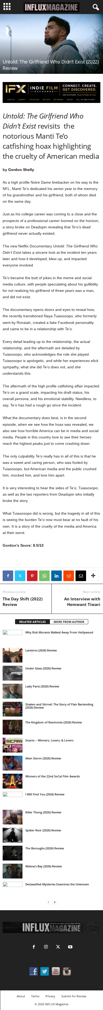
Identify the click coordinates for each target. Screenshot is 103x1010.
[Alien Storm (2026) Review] (12, 763)
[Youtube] (69, 947)
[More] (93, 575)
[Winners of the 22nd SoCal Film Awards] (12, 781)
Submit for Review (73, 996)
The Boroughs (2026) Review (44, 848)
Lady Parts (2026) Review (42, 686)
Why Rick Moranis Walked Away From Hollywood (59, 632)
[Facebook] (8, 575)
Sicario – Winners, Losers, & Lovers (49, 740)
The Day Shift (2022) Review (23, 601)
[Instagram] (46, 947)
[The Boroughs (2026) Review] (12, 853)
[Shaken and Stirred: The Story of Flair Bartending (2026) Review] (12, 709)
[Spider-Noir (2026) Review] (12, 835)
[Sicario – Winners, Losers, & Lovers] (12, 745)
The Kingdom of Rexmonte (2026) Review (53, 722)
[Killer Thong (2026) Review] (12, 817)
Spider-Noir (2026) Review (43, 830)
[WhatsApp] (44, 575)
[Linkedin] (56, 575)
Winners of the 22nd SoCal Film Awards (52, 776)
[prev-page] (48, 902)
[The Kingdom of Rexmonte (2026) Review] (12, 727)
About (21, 996)
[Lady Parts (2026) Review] (12, 691)
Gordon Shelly (21, 169)
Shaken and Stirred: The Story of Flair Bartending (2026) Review (59, 705)
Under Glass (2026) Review (43, 668)
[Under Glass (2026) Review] (12, 673)
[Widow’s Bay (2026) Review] (12, 871)
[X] (20, 575)
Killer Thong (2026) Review (43, 812)
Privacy (50, 996)
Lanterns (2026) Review (41, 650)
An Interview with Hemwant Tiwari (82, 601)
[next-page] (54, 902)
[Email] (81, 575)
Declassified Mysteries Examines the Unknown (57, 884)
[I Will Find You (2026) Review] (12, 799)
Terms (35, 996)
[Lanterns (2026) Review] (12, 655)
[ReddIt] (68, 575)
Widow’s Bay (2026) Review (43, 866)
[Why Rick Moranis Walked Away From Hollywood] (12, 637)
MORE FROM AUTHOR (69, 622)
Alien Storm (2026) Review (43, 758)
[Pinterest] (32, 575)
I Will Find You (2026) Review (44, 794)
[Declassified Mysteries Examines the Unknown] (12, 889)
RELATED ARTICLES (32, 622)
